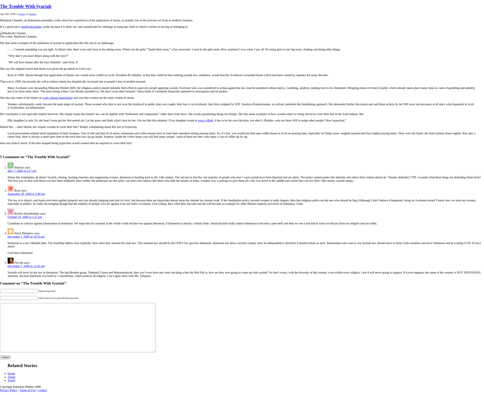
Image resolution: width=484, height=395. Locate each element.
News (22, 14)
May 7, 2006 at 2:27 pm (22, 170)
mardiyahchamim (31, 26)
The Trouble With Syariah (25, 6)
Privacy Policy (8, 390)
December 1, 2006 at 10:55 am (26, 236)
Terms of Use (27, 390)
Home (11, 373)
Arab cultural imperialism (57, 97)
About (11, 377)
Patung (32, 14)
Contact (42, 390)
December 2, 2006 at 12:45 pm (26, 266)
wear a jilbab (205, 120)
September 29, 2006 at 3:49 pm (26, 194)
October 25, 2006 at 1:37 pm (25, 217)
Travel (11, 380)
